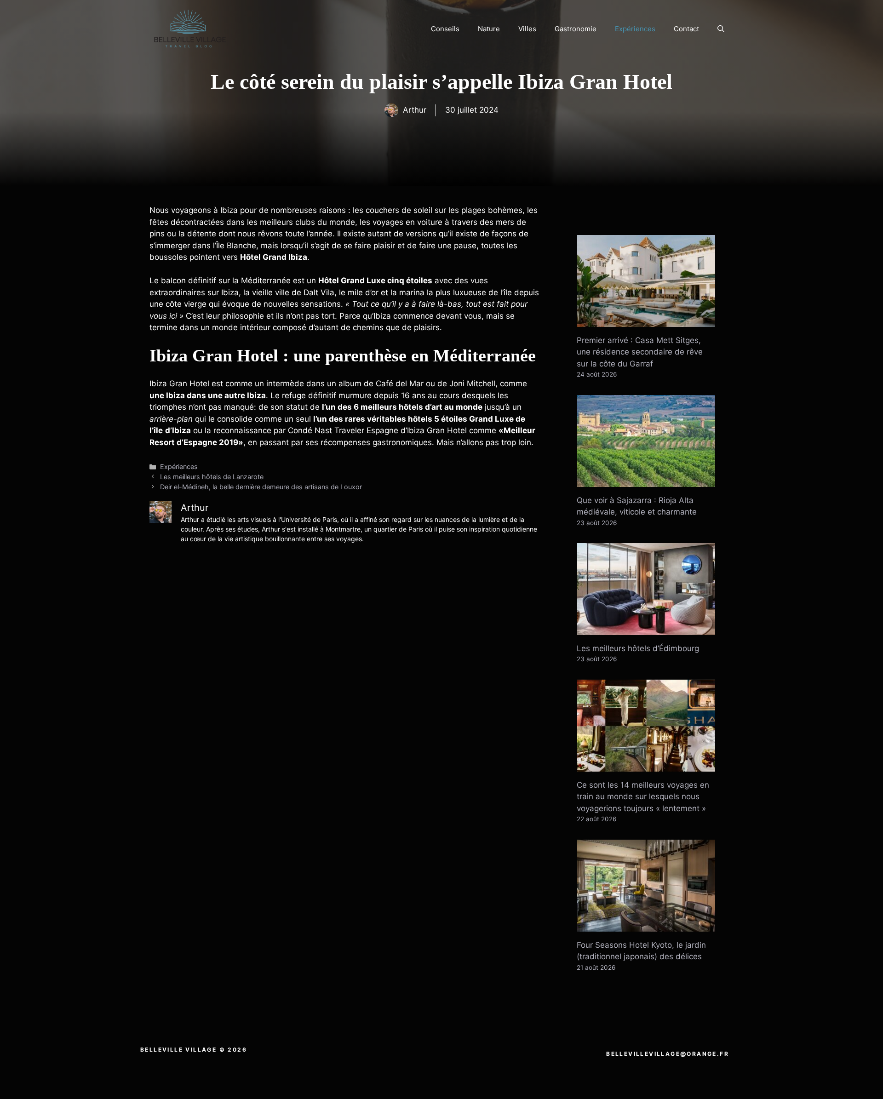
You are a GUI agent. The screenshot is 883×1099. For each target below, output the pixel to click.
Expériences (635, 28)
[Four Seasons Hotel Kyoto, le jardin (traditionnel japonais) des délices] (646, 925)
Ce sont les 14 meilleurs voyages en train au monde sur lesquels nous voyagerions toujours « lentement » (643, 796)
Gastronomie (575, 28)
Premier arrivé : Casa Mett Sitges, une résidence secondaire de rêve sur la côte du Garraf (640, 352)
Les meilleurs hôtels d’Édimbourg (638, 648)
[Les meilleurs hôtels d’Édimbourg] (646, 628)
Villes (527, 28)
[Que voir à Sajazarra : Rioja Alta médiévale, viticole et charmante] (646, 480)
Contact (686, 28)
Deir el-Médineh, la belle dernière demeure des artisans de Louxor (261, 487)
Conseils (445, 28)
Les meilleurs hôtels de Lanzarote (212, 477)
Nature (489, 28)
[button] (721, 29)
